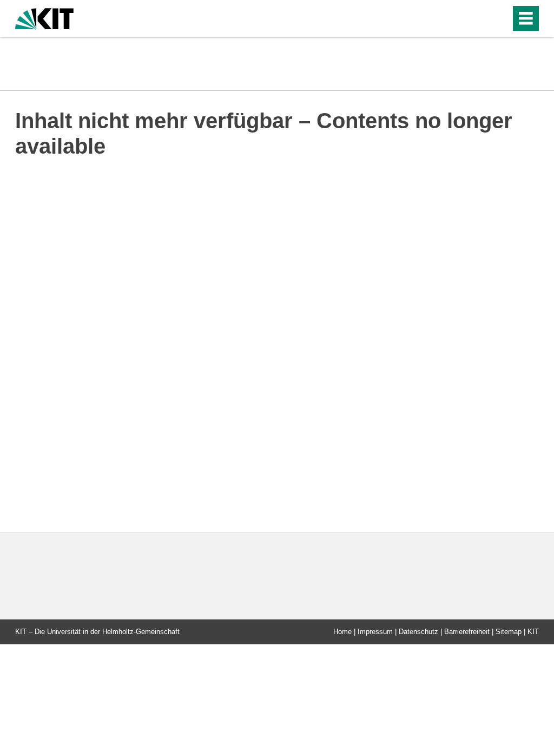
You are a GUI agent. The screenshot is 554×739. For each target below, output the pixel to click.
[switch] (479, 18)
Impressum (375, 632)
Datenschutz (418, 632)
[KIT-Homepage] (44, 17)
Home (342, 632)
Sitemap (509, 632)
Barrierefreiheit (467, 632)
